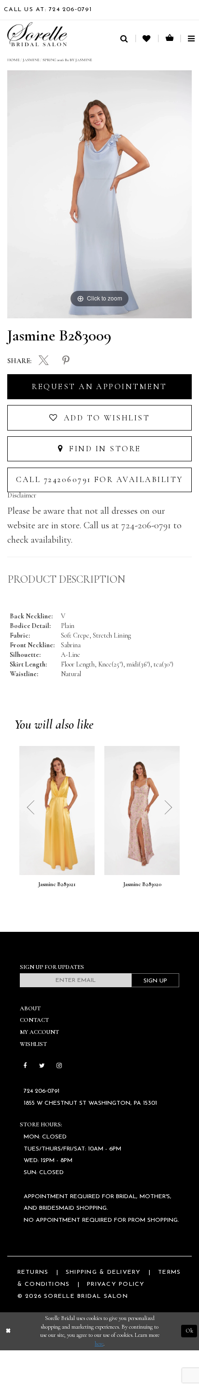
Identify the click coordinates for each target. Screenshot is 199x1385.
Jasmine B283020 (142, 884)
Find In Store (103, 449)
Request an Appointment (99, 387)
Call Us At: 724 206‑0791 (48, 10)
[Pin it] (65, 361)
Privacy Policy (115, 1284)
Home (13, 59)
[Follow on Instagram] (58, 1066)
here (99, 1343)
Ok (189, 1330)
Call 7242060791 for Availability (99, 479)
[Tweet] (44, 361)
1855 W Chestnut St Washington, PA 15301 (90, 1103)
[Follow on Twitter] (41, 1066)
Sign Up (155, 981)
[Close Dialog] (8, 1331)
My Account (39, 1032)
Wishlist (33, 1044)
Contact (34, 1020)
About (30, 1008)
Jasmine (31, 59)
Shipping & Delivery (103, 1272)
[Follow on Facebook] (25, 1066)
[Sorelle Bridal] (37, 34)
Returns (33, 1272)
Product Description (66, 579)
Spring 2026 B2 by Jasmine (67, 59)
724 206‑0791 (41, 1091)
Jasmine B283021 (57, 884)
